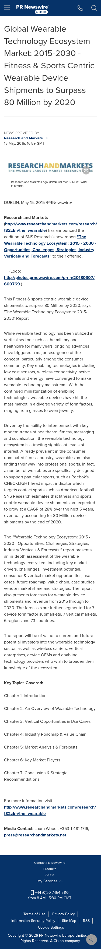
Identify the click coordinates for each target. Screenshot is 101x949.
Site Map (69, 921)
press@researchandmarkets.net (35, 835)
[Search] (94, 8)
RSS (86, 921)
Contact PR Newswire (49, 862)
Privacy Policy (63, 914)
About (50, 874)
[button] (50, 167)
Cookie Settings (51, 927)
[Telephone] (80, 8)
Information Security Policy (33, 921)
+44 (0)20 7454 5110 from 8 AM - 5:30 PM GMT (49, 895)
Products (49, 868)
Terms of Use (34, 914)
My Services (48, 881)
